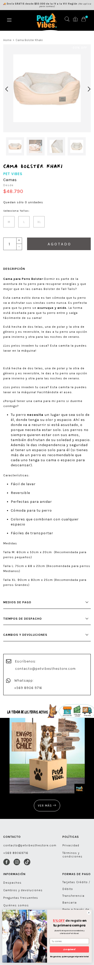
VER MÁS (45, 805)
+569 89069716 (15, 853)
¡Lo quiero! (69, 949)
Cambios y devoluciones (23, 890)
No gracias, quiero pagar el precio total (69, 956)
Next (88, 88)
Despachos (12, 882)
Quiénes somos (16, 905)
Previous (5, 88)
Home (7, 40)
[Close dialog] (89, 913)
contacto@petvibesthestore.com (45, 669)
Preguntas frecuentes (20, 898)
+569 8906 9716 (28, 688)
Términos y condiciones (72, 854)
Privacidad (70, 845)
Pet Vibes (13, 174)
